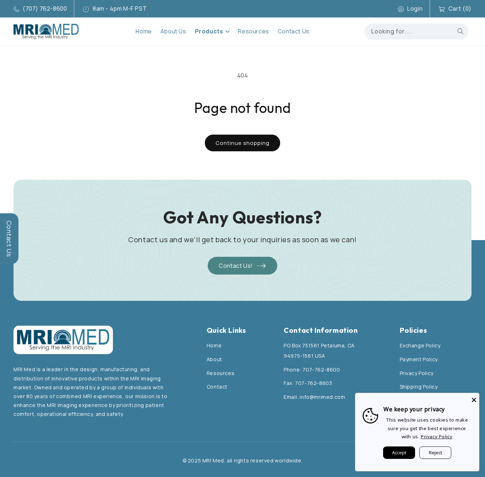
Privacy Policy (417, 373)
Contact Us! (236, 266)
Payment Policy (419, 359)
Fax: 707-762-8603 (308, 383)
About (214, 359)
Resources (220, 373)
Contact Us (9, 238)
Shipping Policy (419, 386)
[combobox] (416, 31)
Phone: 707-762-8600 (312, 369)
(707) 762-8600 (45, 8)
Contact (217, 386)
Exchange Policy (420, 345)
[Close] (474, 398)
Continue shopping (242, 143)
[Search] (460, 31)
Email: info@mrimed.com (314, 397)
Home (214, 345)
